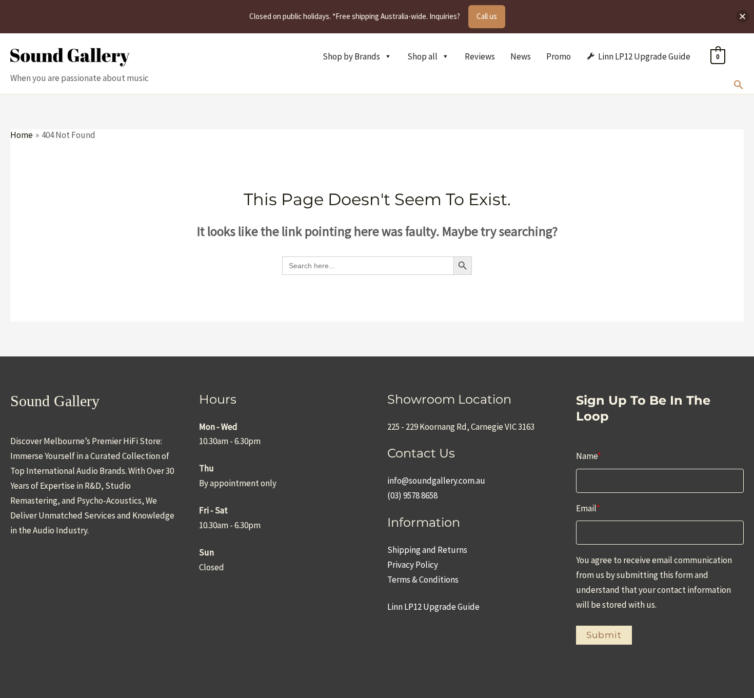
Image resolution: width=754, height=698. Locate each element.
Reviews (480, 56)
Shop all (422, 56)
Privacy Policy (412, 564)
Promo (558, 56)
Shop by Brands (351, 56)
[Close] (742, 16)
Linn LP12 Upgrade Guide (644, 56)
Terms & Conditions (423, 579)
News (520, 56)
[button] (738, 87)
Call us (487, 16)
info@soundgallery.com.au (436, 480)
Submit (604, 635)
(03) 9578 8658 (412, 495)
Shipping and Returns (427, 549)
